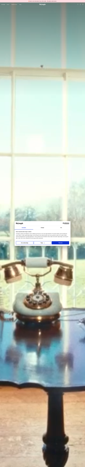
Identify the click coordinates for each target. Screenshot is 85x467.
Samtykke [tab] (24, 227)
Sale (20, 4)
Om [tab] (61, 227)
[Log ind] (80, 4)
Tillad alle (60, 242)
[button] (78, 4)
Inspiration (14, 4)
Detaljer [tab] (42, 227)
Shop (8, 4)
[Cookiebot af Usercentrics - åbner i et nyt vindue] (63, 223)
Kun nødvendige (24, 242)
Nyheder (3, 4)
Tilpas (42, 242)
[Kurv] (83, 4)
